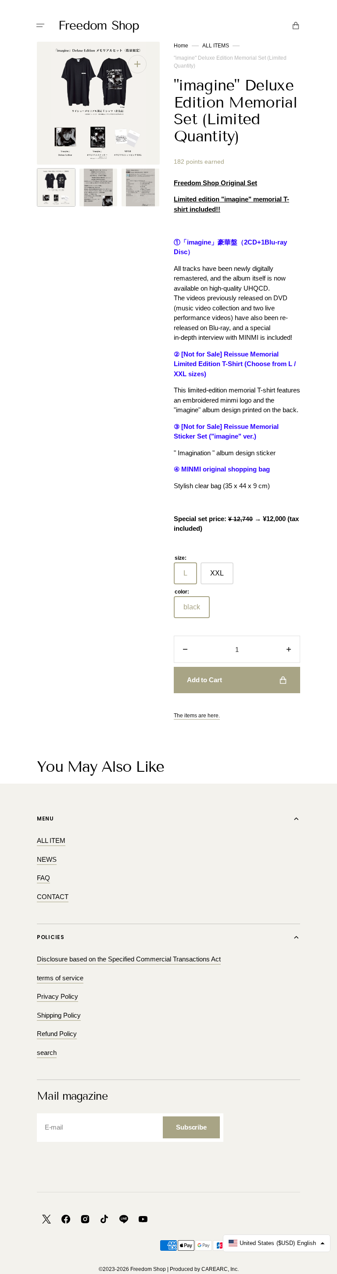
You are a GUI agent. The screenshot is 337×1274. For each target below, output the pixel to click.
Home (181, 46)
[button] (40, 25)
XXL (221, 576)
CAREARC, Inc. (220, 1269)
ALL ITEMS (215, 46)
